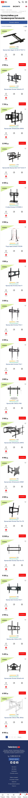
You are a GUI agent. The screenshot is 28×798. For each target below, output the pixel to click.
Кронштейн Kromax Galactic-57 (14, 89)
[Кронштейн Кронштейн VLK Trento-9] (14, 156)
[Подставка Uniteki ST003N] (14, 235)
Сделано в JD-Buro (22, 792)
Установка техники (14, 779)
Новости (14, 786)
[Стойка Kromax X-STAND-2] (14, 195)
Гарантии (14, 781)
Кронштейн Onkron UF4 (14, 639)
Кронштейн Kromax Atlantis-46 (14, 678)
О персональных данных (14, 783)
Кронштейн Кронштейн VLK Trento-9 (14, 168)
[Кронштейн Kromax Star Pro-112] (14, 510)
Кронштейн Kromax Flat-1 (14, 364)
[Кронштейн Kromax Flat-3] (14, 313)
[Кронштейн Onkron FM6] (14, 392)
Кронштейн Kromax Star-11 (14, 285)
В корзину (22, 64)
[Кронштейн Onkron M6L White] (14, 706)
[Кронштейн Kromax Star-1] (14, 588)
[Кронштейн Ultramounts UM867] (14, 470)
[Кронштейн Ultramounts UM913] (14, 431)
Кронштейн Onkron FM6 (14, 403)
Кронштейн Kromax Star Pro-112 (14, 521)
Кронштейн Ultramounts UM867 (14, 482)
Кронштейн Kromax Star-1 (14, 600)
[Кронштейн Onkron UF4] (14, 627)
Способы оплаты (14, 773)
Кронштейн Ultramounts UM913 (14, 443)
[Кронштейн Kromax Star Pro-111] (14, 549)
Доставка (14, 769)
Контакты (14, 767)
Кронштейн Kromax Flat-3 (14, 325)
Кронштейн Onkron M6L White (14, 717)
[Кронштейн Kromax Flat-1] (14, 352)
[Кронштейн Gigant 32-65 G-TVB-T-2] (14, 38)
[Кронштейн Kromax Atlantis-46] (14, 667)
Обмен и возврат (14, 777)
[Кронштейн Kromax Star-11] (14, 274)
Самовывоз (14, 771)
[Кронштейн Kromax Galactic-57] (14, 78)
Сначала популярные (6, 26)
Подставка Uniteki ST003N (14, 246)
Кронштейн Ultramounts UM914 (14, 128)
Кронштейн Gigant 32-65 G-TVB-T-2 (14, 50)
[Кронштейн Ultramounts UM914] (14, 117)
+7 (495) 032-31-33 (15, 756)
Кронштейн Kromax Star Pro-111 (14, 560)
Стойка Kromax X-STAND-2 (14, 207)
